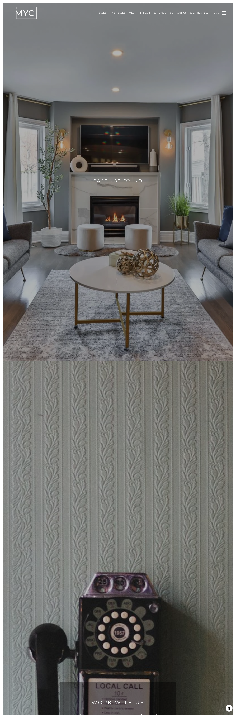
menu (215, 13)
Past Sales (118, 13)
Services (160, 13)
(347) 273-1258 (199, 13)
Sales (102, 13)
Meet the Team (139, 13)
